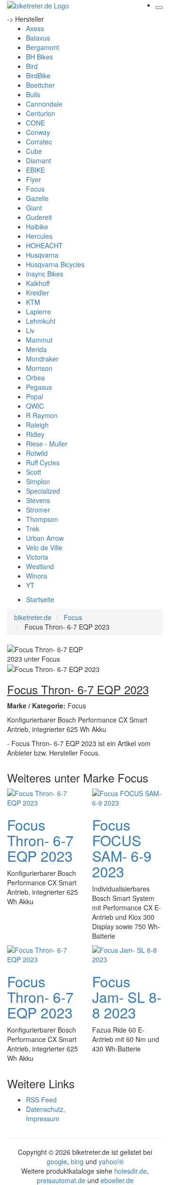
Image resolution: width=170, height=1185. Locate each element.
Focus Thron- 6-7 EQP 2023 (40, 840)
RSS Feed (41, 1099)
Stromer (38, 509)
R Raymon (42, 415)
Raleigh (37, 424)
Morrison (39, 368)
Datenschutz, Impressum (45, 1113)
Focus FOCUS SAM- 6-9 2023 (122, 848)
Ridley (35, 434)
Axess (35, 28)
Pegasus (39, 387)
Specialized (43, 491)
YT (30, 585)
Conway (38, 132)
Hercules (39, 236)
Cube (34, 151)
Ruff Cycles (43, 462)
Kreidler (37, 292)
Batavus (38, 37)
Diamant (38, 160)
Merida (36, 349)
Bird (32, 66)
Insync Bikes (44, 273)
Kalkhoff (38, 283)
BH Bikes (39, 56)
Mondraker (42, 358)
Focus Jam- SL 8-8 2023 (127, 997)
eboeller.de (117, 1180)
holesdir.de (130, 1171)
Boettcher (40, 85)
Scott (33, 472)
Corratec (39, 141)
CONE (35, 122)
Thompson (42, 519)
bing (77, 1161)
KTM (33, 302)
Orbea (35, 377)
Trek (32, 528)
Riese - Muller (47, 443)
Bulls (33, 94)
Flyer (33, 179)
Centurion (40, 113)
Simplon (38, 481)
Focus (35, 188)
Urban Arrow (45, 538)
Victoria (37, 557)
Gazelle (37, 198)
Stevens (38, 500)
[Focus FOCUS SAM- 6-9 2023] (127, 797)
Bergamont (42, 47)
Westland (40, 566)
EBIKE (35, 170)
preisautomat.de (61, 1180)
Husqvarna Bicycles (55, 264)
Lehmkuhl (40, 321)
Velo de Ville (44, 547)
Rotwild (37, 453)
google (57, 1161)
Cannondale (44, 104)
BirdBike (38, 75)
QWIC (35, 406)
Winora (36, 575)
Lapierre (38, 311)
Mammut (39, 340)
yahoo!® (111, 1161)
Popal (34, 396)
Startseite (40, 599)
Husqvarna (42, 255)
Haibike (37, 226)
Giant (34, 207)
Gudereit (39, 217)
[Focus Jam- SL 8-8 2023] (127, 953)
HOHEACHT (44, 245)
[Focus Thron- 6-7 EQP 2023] (42, 797)
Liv (30, 330)
